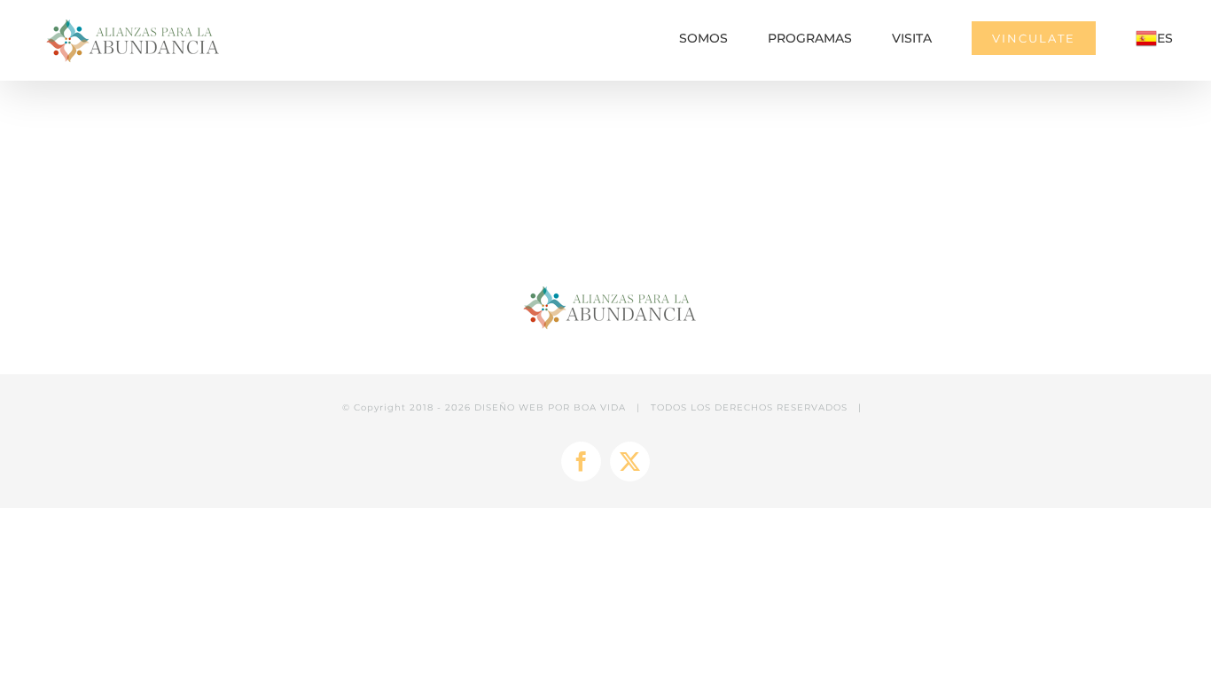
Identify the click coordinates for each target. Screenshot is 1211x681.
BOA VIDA (600, 407)
